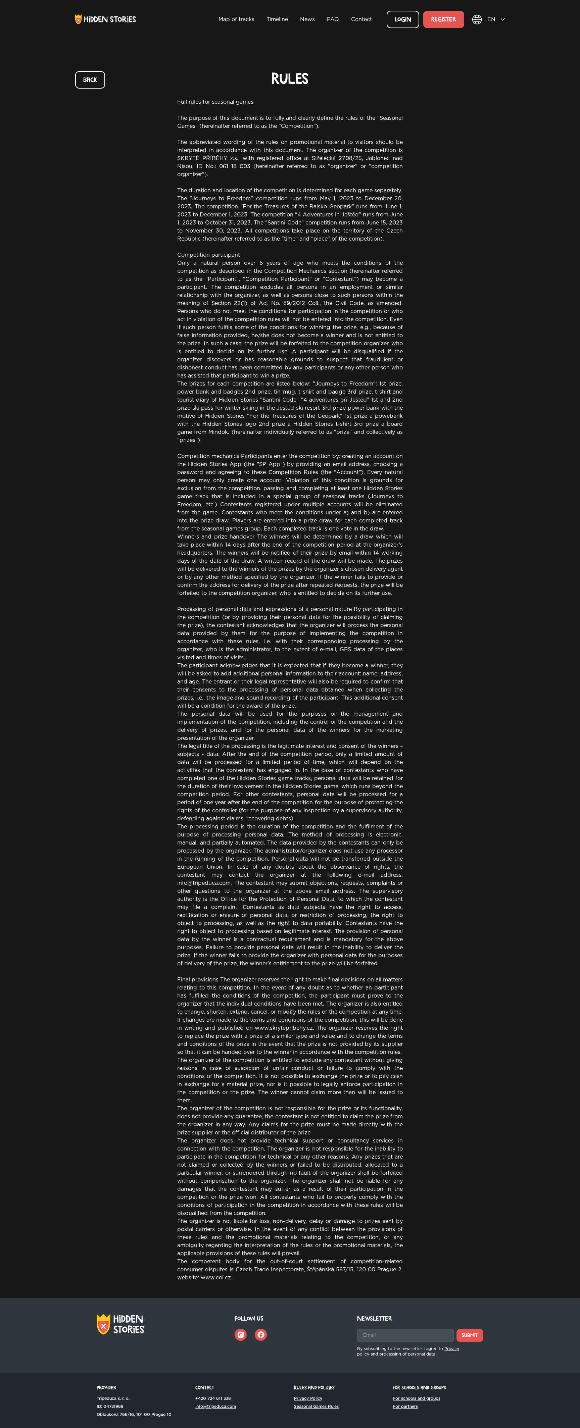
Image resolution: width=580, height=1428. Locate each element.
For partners (405, 1407)
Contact (361, 19)
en (491, 19)
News (307, 19)
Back (90, 79)
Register (443, 19)
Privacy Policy (308, 1398)
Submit (470, 1335)
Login (403, 19)
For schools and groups (416, 1398)
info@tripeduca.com (215, 1407)
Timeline (277, 19)
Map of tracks (236, 19)
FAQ (333, 19)
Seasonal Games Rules (316, 1407)
